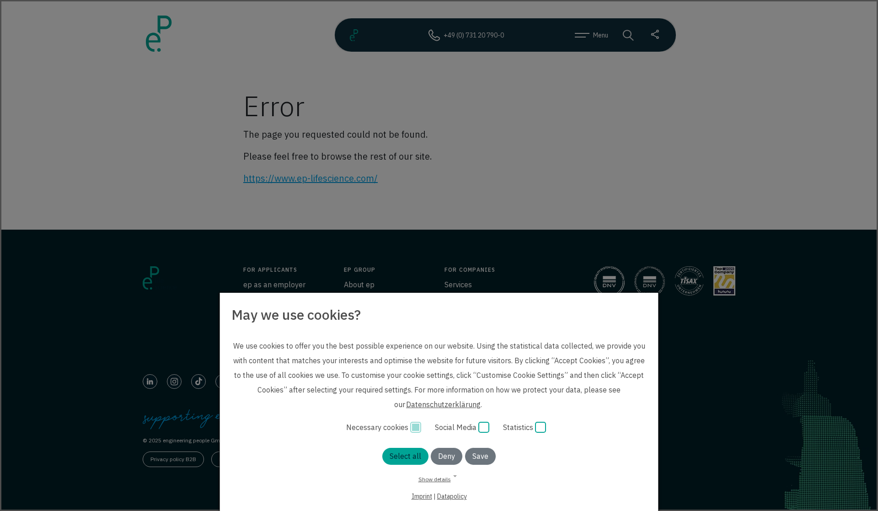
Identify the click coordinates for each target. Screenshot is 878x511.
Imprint (422, 496)
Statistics (519, 427)
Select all (405, 456)
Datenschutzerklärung (443, 404)
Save (480, 456)
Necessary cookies (378, 427)
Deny (446, 456)
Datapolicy (452, 496)
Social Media (456, 427)
